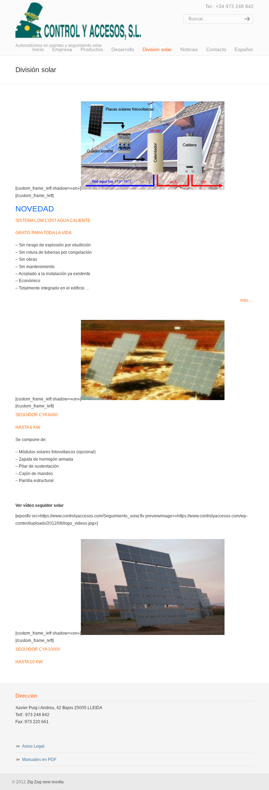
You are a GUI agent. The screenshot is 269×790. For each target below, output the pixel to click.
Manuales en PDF (39, 759)
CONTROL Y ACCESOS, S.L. (78, 21)
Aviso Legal (33, 746)
